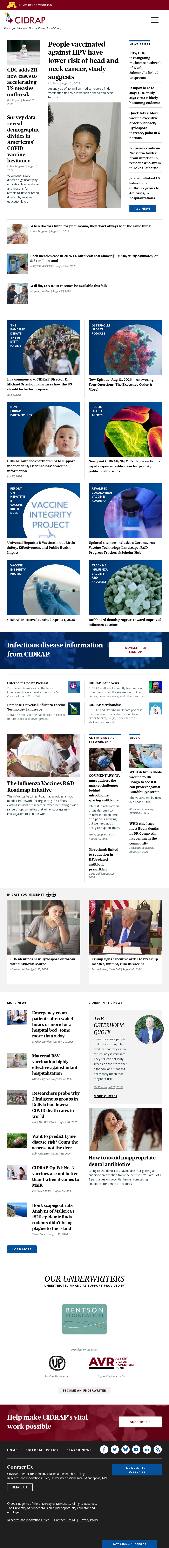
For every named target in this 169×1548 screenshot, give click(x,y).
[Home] (24, 18)
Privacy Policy (89, 1520)
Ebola (134, 738)
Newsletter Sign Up (135, 650)
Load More (22, 1249)
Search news (79, 1450)
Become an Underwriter (84, 1390)
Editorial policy (42, 1450)
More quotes (105, 1096)
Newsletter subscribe (137, 1470)
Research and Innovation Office (28, 1520)
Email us (19, 1487)
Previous (48, 895)
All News (143, 208)
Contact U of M (64, 1520)
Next (54, 895)
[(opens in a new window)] (30, 5)
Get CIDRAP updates (129, 1544)
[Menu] (154, 20)
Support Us (140, 1422)
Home (12, 1450)
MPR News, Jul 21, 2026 (108, 1087)
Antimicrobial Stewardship (102, 739)
